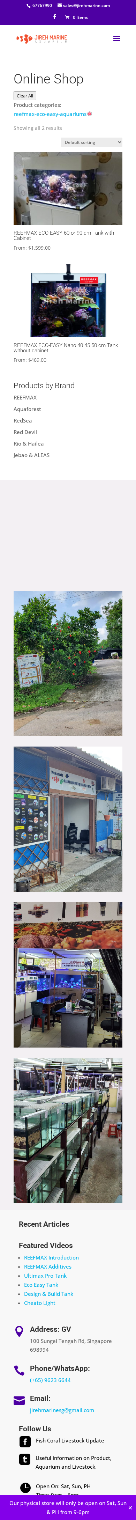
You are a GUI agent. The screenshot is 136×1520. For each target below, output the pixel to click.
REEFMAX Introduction (51, 1257)
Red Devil (25, 431)
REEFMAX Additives (47, 1266)
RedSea (23, 420)
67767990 (41, 5)
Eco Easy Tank (41, 1284)
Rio (17, 443)
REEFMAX (25, 397)
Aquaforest (27, 408)
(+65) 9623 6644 (50, 1379)
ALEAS (42, 454)
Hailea (36, 443)
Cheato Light (39, 1302)
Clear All (25, 96)
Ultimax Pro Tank (45, 1275)
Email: (40, 1398)
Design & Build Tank (48, 1293)
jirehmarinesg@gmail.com (62, 1410)
